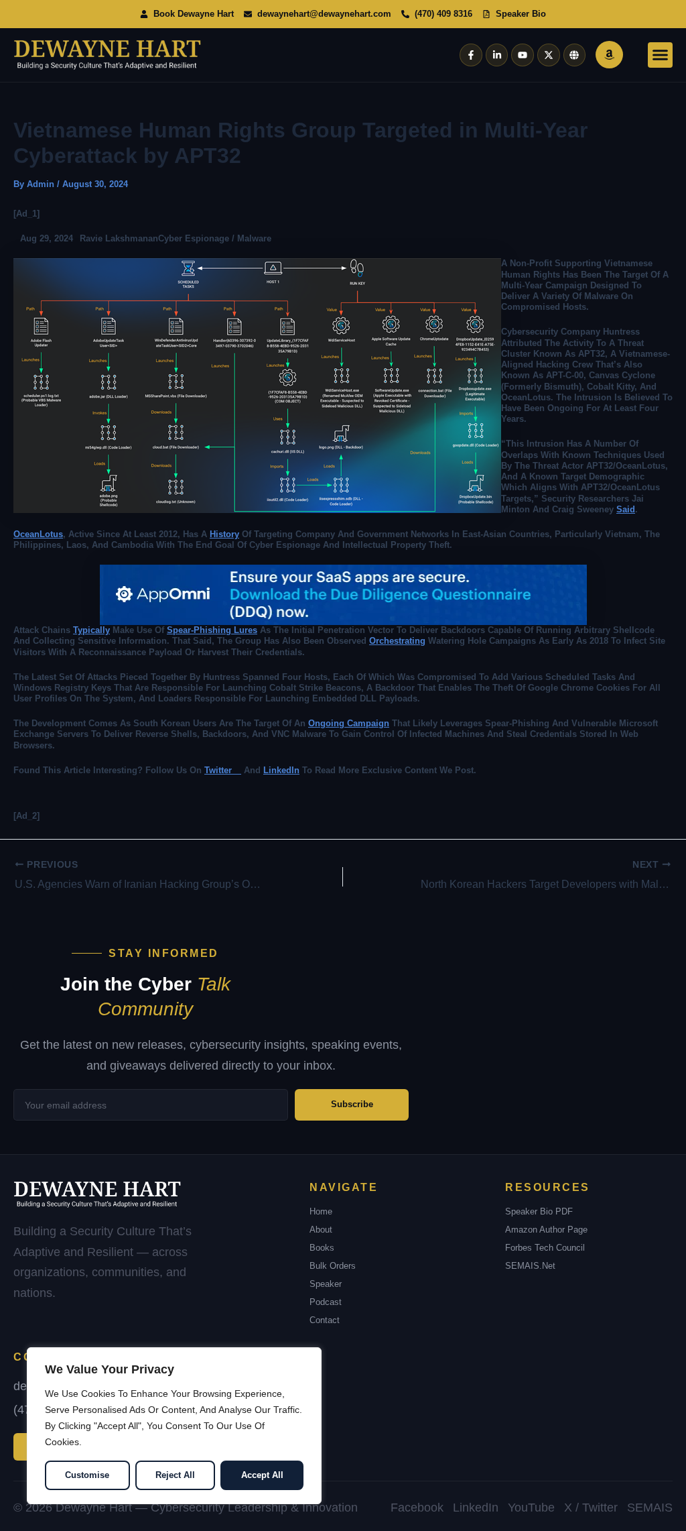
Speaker (326, 1284)
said (625, 509)
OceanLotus (38, 534)
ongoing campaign (348, 723)
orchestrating (397, 641)
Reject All (175, 1475)
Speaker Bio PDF (539, 1211)
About (321, 1229)
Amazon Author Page (546, 1229)
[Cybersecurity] (343, 594)
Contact (325, 1320)
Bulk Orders (333, 1265)
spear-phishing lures (212, 630)
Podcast (326, 1302)
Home (321, 1211)
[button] (660, 55)
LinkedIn (281, 770)
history (224, 534)
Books (322, 1247)
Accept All (262, 1475)
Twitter (222, 770)
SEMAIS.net (530, 1265)
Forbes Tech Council (545, 1247)
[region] (174, 1425)
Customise (87, 1475)
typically (91, 630)
